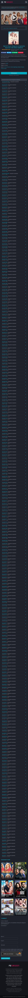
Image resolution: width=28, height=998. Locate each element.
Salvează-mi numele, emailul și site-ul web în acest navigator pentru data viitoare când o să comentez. (12, 950)
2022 (7, 63)
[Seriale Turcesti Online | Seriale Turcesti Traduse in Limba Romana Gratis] (8, 3)
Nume (2, 936)
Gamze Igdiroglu (14, 67)
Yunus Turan (3, 68)
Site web (3, 945)
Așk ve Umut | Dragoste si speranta (10, 28)
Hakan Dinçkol (21, 67)
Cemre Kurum (7, 67)
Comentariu (4, 925)
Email (2, 940)
